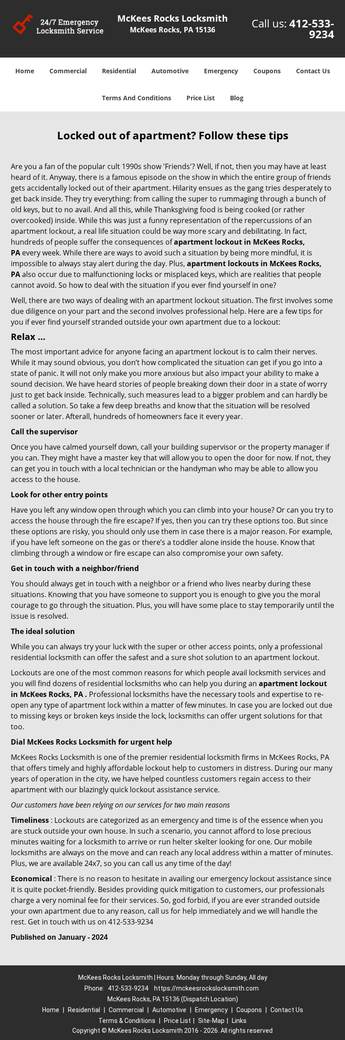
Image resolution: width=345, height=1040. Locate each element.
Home (24, 71)
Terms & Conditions (126, 1020)
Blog (236, 98)
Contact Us (313, 71)
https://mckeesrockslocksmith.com (206, 988)
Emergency (221, 71)
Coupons (267, 71)
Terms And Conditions (136, 98)
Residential (119, 71)
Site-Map (211, 1020)
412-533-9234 (311, 28)
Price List (200, 98)
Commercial (68, 71)
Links (239, 1020)
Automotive (170, 71)
